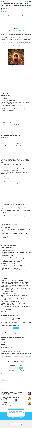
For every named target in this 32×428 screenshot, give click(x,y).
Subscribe (26, 1)
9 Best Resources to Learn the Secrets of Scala (10, 333)
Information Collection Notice (15, 412)
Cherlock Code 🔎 (5, 8)
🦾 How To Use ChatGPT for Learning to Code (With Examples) (11, 392)
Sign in (30, 1)
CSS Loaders (3, 344)
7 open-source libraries (4, 340)
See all (2, 407)
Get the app (20, 424)
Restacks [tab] (6, 379)
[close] (24, 399)
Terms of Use (20, 411)
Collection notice (22, 422)
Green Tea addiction (13, 353)
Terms (18, 422)
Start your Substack (14, 424)
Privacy (16, 422)
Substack (12, 426)
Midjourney (20, 65)
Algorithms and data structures (6, 179)
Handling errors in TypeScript (5, 347)
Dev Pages (6, 322)
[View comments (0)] (3, 11)
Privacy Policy (22, 412)
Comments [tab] (2, 379)
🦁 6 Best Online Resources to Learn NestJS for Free (10, 397)
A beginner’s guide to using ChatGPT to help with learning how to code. (11, 393)
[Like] (1, 11)
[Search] (30, 390)
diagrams (5, 167)
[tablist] (4, 380)
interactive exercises (9, 269)
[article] (16, 394)
